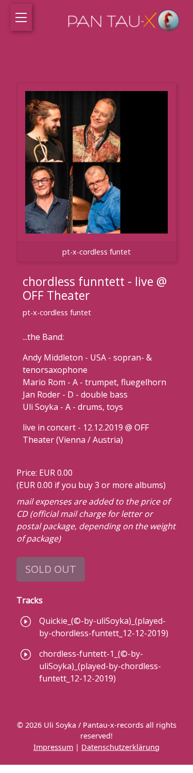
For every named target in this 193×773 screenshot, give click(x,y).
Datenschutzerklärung (120, 747)
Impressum (53, 747)
